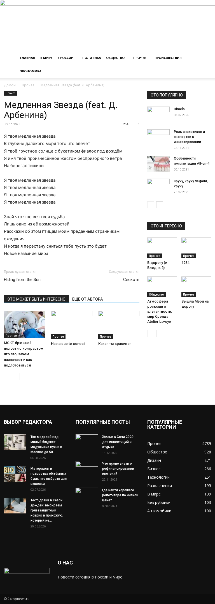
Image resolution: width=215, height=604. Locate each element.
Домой (10, 85)
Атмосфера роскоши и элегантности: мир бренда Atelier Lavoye (159, 311)
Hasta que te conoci (68, 344)
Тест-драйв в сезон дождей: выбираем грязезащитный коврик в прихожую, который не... (47, 510)
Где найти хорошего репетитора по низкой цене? (120, 495)
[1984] (196, 248)
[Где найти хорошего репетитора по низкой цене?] (87, 495)
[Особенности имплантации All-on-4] (158, 164)
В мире (46, 58)
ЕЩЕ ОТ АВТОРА (87, 299)
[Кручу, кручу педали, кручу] (158, 186)
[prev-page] (7, 376)
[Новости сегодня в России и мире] (107, 25)
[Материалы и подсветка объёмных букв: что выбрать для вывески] (15, 474)
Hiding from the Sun (22, 279)
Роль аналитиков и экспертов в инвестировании (189, 137)
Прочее (139, 58)
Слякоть (131, 279)
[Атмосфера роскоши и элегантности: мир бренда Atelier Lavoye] (162, 286)
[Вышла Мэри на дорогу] (196, 286)
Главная (27, 58)
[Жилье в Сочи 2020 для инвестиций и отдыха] (87, 442)
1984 (185, 262)
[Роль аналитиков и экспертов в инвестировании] (158, 137)
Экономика (30, 71)
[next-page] (16, 376)
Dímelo (179, 109)
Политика (91, 58)
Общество (115, 58)
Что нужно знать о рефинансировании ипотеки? (118, 469)
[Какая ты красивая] (118, 325)
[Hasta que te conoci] (71, 325)
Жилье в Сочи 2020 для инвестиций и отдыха (118, 442)
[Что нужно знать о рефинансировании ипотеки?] (87, 469)
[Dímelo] (158, 114)
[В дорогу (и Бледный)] (162, 248)
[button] (204, 58)
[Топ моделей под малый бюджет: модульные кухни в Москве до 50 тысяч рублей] (15, 442)
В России (65, 58)
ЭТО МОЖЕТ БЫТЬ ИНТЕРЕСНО (36, 299)
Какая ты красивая (114, 344)
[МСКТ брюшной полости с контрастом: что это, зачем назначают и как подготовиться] (24, 324)
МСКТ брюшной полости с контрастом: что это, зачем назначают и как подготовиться (24, 354)
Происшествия (168, 58)
